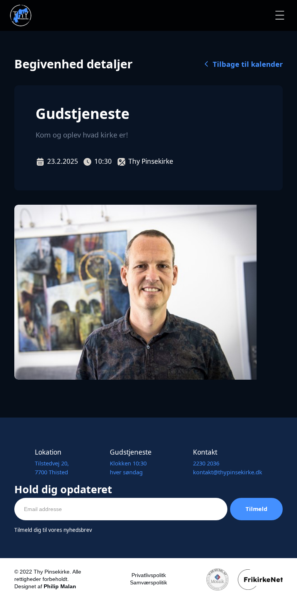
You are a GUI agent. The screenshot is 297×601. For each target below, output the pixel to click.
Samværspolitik (148, 583)
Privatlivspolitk (148, 575)
